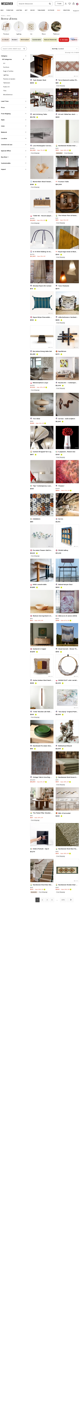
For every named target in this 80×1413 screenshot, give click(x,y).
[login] (65, 3)
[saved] (69, 4)
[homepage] (8, 3)
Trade (59, 3)
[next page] (70, 900)
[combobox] (34, 3)
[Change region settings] (77, 4)
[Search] (24, 48)
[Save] (50, 57)
